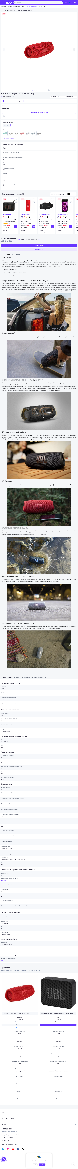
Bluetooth (3, 880)
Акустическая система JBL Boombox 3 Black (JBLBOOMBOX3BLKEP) (45, 220)
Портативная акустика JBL (25, 10)
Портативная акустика (9, 10)
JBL (2, 694)
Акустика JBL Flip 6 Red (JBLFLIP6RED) (26, 220)
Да (2, 960)
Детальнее (19, 1027)
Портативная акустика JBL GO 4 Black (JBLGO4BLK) (9, 220)
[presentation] (4, 49)
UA (71, 2)
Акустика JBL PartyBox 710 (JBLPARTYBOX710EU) (64, 220)
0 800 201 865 (7, 1129)
